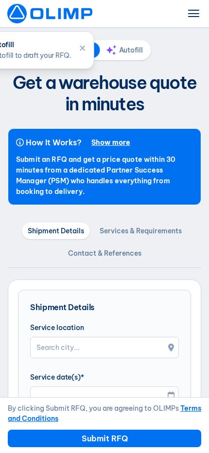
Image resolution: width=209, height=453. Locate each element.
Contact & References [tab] (104, 253)
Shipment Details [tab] (56, 230)
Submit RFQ (105, 438)
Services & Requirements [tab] (141, 230)
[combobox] (104, 347)
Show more (110, 142)
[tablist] (105, 50)
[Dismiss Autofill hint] (82, 47)
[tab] (124, 50)
